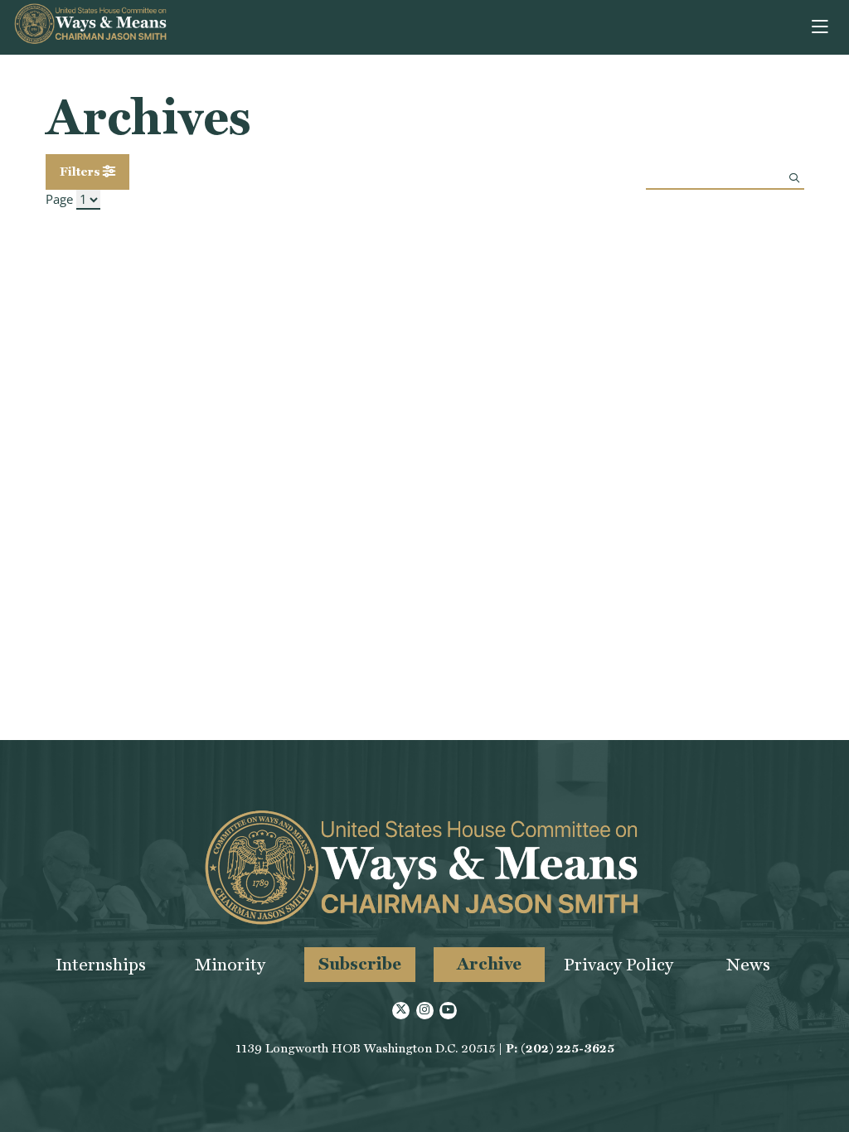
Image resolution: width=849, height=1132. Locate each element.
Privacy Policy (618, 964)
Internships (101, 964)
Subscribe (359, 963)
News (748, 964)
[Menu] (821, 27)
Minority (230, 964)
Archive (489, 963)
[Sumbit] (794, 178)
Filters (81, 171)
